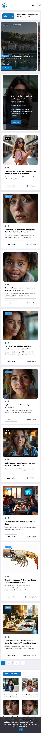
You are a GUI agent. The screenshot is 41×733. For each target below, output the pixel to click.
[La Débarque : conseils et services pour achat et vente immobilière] (20, 442)
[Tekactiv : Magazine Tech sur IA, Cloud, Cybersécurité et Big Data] (20, 559)
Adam (14, 105)
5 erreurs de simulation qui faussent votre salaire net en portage (22, 98)
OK (21, 730)
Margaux (9, 25)
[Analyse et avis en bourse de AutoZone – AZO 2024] (21, 46)
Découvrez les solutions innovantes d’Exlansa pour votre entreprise (18, 347)
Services (8, 488)
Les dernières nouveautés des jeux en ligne (20, 522)
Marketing (8, 196)
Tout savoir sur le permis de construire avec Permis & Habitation (20, 289)
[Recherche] (39, 5)
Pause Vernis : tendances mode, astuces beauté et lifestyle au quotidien (20, 172)
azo (12, 59)
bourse (16, 59)
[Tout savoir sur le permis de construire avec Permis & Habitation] (20, 267)
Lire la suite (10, 68)
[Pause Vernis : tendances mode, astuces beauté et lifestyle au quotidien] (20, 150)
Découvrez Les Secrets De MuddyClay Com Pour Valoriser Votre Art (20, 230)
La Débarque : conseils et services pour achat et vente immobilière (20, 464)
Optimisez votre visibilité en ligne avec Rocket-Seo (20, 406)
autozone (31, 56)
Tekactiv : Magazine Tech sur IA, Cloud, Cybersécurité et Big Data (20, 581)
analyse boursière (22, 56)
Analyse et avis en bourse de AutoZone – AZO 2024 (21, 63)
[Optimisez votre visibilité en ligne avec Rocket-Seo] (20, 384)
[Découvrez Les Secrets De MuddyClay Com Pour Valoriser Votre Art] (20, 208)
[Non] (38, 725)
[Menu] (33, 5)
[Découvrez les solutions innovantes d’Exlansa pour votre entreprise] (20, 325)
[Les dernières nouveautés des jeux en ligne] (20, 500)
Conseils (8, 138)
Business (8, 313)
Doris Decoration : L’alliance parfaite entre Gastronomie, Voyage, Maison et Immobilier (20, 641)
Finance (8, 56)
